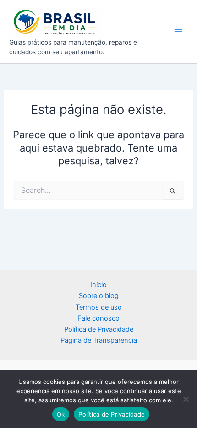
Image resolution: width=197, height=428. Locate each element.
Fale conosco (98, 318)
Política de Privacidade (98, 329)
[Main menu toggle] (178, 31)
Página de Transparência (98, 340)
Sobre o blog (99, 296)
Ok (61, 414)
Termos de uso (99, 307)
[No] (185, 399)
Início (98, 285)
